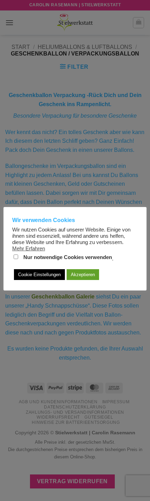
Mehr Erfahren (28, 248)
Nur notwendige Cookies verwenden (67, 257)
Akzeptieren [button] (83, 274)
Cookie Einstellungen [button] (39, 274)
